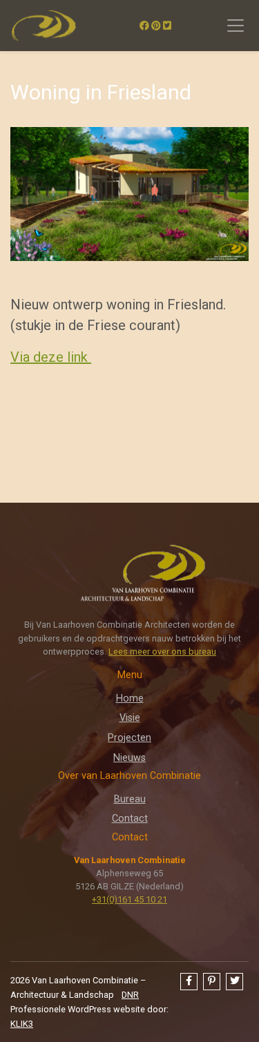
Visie (129, 718)
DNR (130, 995)
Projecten (129, 738)
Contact (130, 818)
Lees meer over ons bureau (162, 651)
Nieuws (129, 758)
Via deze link (50, 357)
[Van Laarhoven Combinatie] (43, 26)
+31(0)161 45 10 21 (129, 899)
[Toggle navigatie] (235, 25)
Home (130, 698)
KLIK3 (21, 1024)
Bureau (130, 799)
